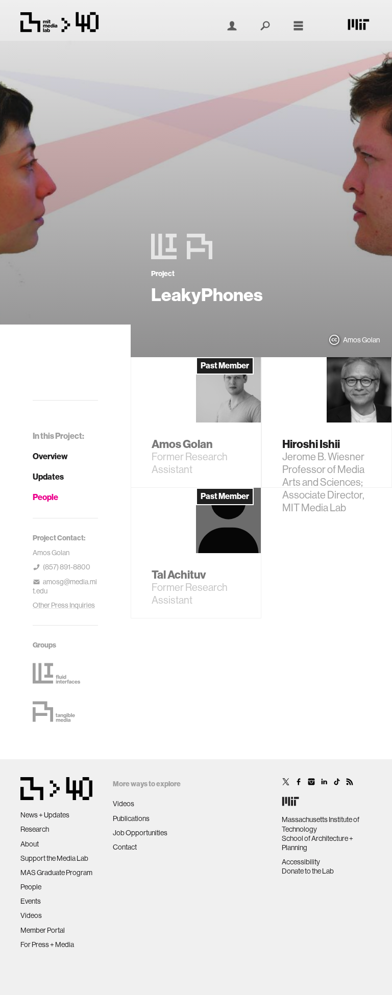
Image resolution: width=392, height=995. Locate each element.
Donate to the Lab (308, 871)
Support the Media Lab (54, 858)
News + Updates (44, 815)
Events (30, 901)
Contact (125, 847)
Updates (48, 477)
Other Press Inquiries (64, 605)
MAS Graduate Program (56, 872)
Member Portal (42, 930)
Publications (131, 818)
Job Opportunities (140, 833)
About (29, 844)
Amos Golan (51, 553)
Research (34, 829)
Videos (31, 915)
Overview (50, 456)
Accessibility (301, 862)
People (45, 497)
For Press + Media (47, 944)
